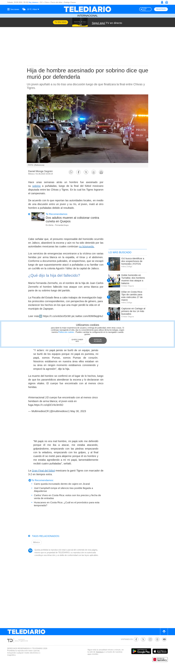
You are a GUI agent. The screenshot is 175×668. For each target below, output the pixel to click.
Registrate (161, 9)
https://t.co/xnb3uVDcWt (57, 316)
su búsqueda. (86, 246)
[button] (71, 172)
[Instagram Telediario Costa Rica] (150, 639)
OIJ (41, 2)
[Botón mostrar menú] (13, 9)
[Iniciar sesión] (162, 2)
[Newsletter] (166, 3)
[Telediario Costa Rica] (87, 9)
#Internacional (36, 397)
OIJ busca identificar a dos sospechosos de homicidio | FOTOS (132, 261)
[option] (87, 131)
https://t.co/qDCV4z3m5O (48, 404)
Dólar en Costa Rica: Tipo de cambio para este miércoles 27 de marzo (132, 296)
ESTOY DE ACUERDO (98, 340)
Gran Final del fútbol (43, 470)
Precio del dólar (56, 2)
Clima (46, 2)
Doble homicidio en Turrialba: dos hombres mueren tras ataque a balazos (133, 279)
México (36, 542)
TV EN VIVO (144, 9)
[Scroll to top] (164, 631)
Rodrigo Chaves (70, 2)
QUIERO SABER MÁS (77, 340)
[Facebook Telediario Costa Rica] (136, 639)
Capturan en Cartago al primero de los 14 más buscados (133, 311)
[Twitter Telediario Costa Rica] (143, 639)
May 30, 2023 (78, 411)
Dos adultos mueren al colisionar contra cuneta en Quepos (72, 219)
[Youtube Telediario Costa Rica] (164, 639)
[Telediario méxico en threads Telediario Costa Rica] (157, 639)
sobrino (36, 185)
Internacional (87, 15)
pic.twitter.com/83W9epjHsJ (87, 316)
